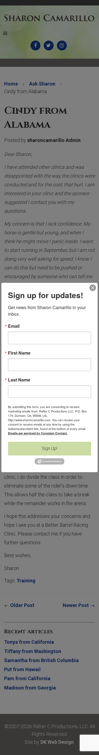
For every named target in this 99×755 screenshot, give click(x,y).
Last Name (19, 380)
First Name (19, 353)
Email (14, 326)
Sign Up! (49, 448)
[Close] (92, 287)
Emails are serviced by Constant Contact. (38, 433)
